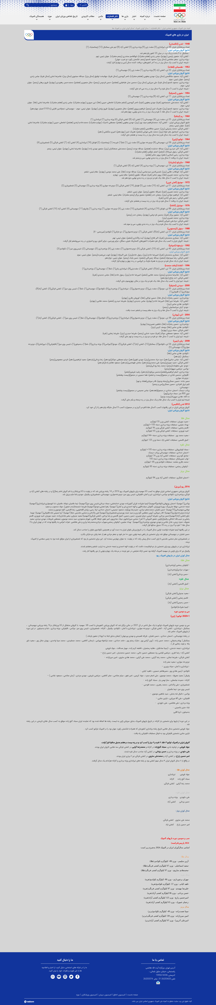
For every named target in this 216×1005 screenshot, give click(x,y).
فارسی (84, 4)
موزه (78, 994)
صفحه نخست (132, 994)
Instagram (65, 977)
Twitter (71, 977)
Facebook (77, 977)
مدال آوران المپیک (141, 28)
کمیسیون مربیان (105, 994)
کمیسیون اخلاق (119, 994)
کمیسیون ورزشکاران (89, 994)
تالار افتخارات (155, 28)
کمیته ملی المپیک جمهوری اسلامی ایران (176, 28)
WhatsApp (53, 977)
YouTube (59, 977)
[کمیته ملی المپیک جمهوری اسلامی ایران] (180, 13)
